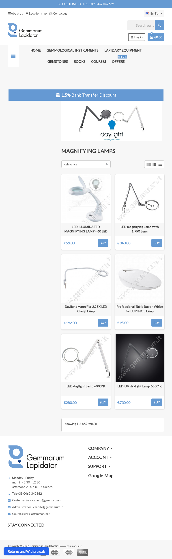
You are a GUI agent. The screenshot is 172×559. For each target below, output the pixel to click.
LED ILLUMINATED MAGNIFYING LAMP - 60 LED (86, 229)
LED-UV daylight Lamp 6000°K (140, 386)
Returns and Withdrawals (26, 551)
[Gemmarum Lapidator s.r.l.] (25, 30)
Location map (36, 13)
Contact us (59, 13)
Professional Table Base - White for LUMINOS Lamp (139, 309)
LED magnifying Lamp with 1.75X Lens (140, 229)
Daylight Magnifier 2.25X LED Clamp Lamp (86, 309)
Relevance (70, 164)
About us (17, 13)
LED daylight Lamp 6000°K (86, 386)
